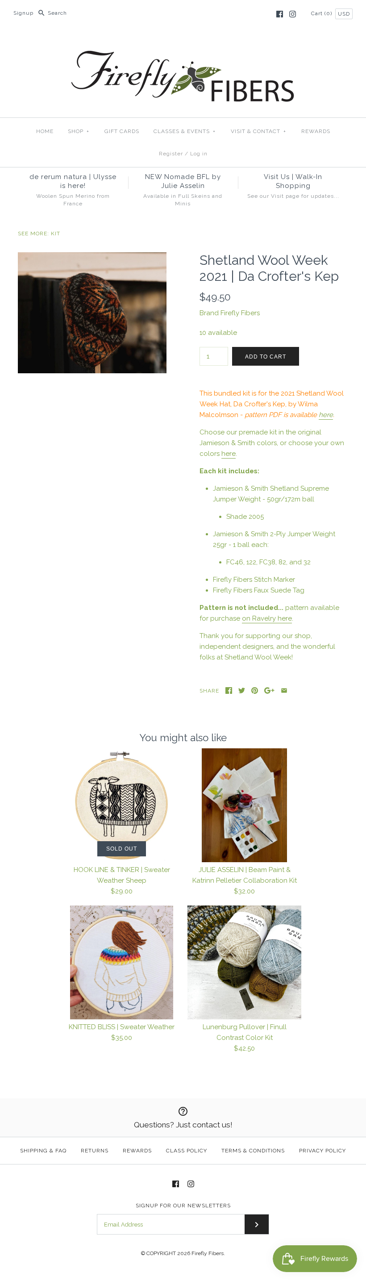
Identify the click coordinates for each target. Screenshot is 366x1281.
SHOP (78, 131)
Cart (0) (322, 13)
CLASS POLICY (186, 1150)
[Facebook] (279, 14)
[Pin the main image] (254, 690)
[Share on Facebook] (228, 690)
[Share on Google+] (269, 690)
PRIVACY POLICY (322, 1150)
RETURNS (94, 1150)
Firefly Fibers (240, 313)
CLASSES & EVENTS (185, 131)
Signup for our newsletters (183, 1205)
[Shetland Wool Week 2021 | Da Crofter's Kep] (92, 258)
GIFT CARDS (121, 131)
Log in (199, 153)
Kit (55, 233)
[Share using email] (284, 690)
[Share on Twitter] (241, 690)
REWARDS (315, 131)
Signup (23, 13)
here (326, 415)
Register (171, 153)
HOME (45, 131)
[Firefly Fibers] (183, 43)
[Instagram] (292, 14)
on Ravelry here (267, 618)
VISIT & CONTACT (258, 131)
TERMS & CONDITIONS (253, 1150)
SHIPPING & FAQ (43, 1150)
